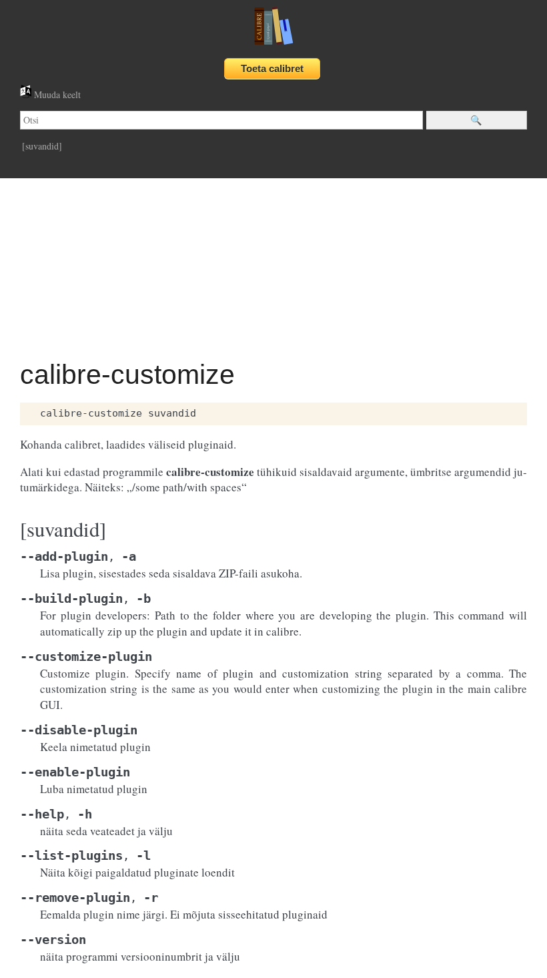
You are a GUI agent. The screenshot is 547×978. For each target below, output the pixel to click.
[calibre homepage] (273, 44)
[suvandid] (42, 146)
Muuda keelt (56, 94)
